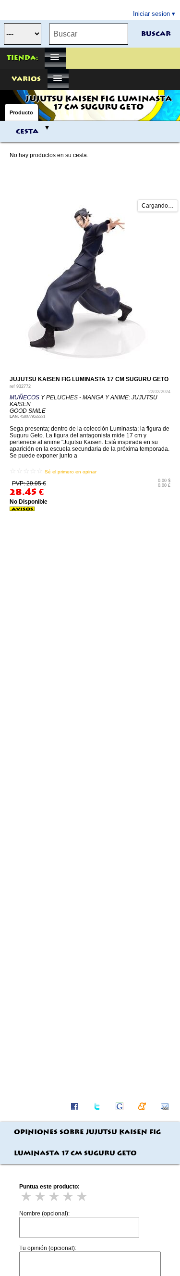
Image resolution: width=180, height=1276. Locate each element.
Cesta (27, 132)
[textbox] (88, 34)
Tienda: (22, 58)
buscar (156, 34)
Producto (21, 112)
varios (26, 79)
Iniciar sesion (151, 13)
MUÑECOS (24, 397)
